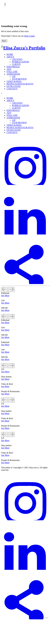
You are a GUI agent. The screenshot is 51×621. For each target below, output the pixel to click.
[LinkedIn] (25, 234)
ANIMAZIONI (13, 74)
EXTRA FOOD (14, 86)
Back (4, 41)
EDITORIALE (13, 67)
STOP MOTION (19, 79)
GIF (14, 76)
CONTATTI (12, 89)
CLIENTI (16, 64)
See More (5, 295)
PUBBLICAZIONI (20, 62)
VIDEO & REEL (14, 81)
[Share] (25, 283)
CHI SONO (17, 59)
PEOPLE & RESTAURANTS (20, 84)
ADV (9, 69)
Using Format (43, 617)
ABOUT (10, 57)
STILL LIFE (12, 71)
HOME (10, 54)
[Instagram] (25, 184)
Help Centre (29, 36)
